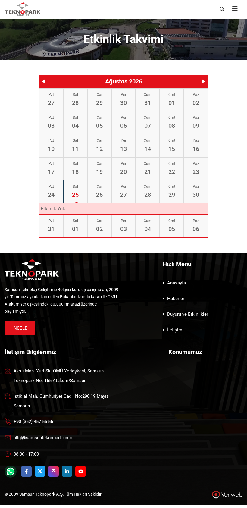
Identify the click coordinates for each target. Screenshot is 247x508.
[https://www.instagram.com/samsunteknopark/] (53, 471)
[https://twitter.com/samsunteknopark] (40, 471)
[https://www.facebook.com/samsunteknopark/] (26, 471)
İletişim (174, 330)
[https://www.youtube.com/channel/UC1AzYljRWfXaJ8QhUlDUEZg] (80, 471)
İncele (19, 327)
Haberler (175, 298)
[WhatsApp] (11, 472)
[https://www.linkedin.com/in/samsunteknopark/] (67, 471)
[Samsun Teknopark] (32, 269)
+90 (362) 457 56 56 (33, 421)
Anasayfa (176, 283)
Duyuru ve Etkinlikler (187, 314)
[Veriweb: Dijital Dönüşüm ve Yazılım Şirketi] (227, 494)
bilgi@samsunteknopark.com (43, 438)
